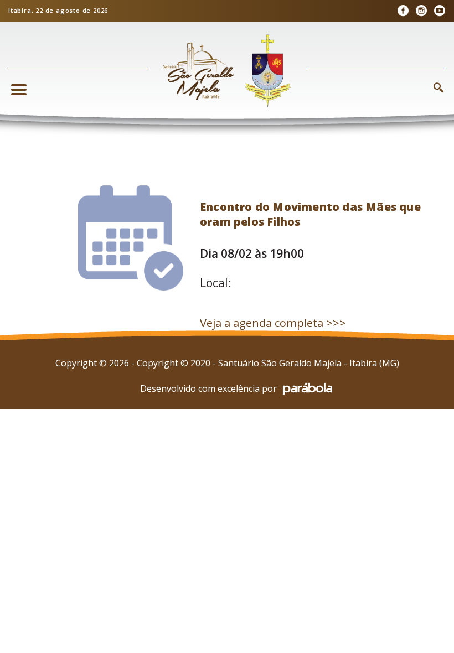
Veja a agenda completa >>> (273, 322)
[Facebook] (402, 10)
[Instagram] (421, 10)
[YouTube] (439, 10)
